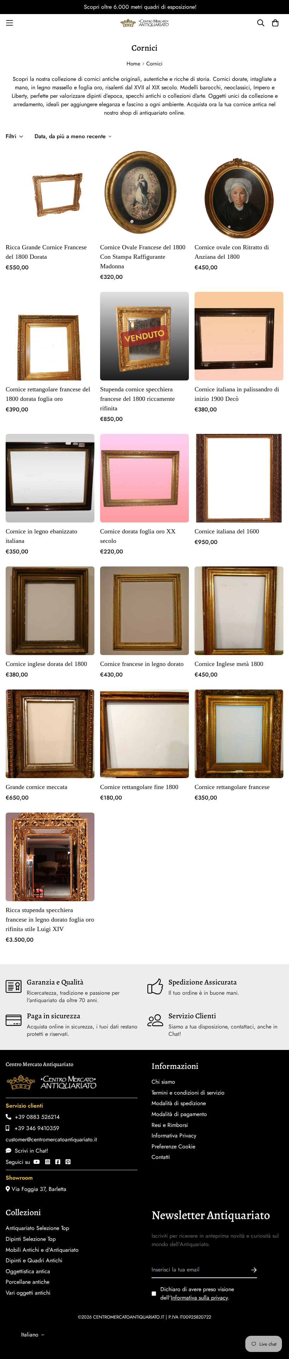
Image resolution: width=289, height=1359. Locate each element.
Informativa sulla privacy (199, 1298)
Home (133, 64)
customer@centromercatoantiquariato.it (51, 1139)
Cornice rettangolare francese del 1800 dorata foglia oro (48, 394)
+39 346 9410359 (34, 1128)
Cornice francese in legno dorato (142, 663)
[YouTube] (36, 1162)
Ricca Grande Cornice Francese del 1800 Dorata (46, 252)
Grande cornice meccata (36, 786)
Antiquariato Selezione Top (37, 1228)
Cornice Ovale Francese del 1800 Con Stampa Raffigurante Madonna (142, 257)
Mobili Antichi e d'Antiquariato (42, 1250)
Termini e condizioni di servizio (188, 1093)
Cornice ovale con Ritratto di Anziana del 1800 (232, 252)
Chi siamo (163, 1082)
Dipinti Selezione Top (31, 1239)
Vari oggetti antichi (28, 1293)
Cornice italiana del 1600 (227, 531)
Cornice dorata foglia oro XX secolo (138, 536)
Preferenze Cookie (173, 1146)
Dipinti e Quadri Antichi (34, 1260)
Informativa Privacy (174, 1136)
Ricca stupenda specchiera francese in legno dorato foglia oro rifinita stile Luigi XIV (50, 919)
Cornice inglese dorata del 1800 (46, 663)
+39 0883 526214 (35, 1117)
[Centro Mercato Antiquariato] (144, 23)
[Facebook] (57, 1162)
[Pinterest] (68, 1162)
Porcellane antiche (27, 1282)
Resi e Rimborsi (170, 1125)
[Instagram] (47, 1162)
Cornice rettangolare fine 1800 (139, 786)
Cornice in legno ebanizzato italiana (41, 536)
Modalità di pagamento (179, 1114)
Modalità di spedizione (179, 1103)
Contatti (161, 1157)
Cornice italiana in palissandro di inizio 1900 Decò (237, 394)
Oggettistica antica (28, 1271)
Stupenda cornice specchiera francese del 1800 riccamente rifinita (137, 399)
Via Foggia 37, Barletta (38, 1189)
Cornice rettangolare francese (232, 786)
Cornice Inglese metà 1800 (229, 663)
